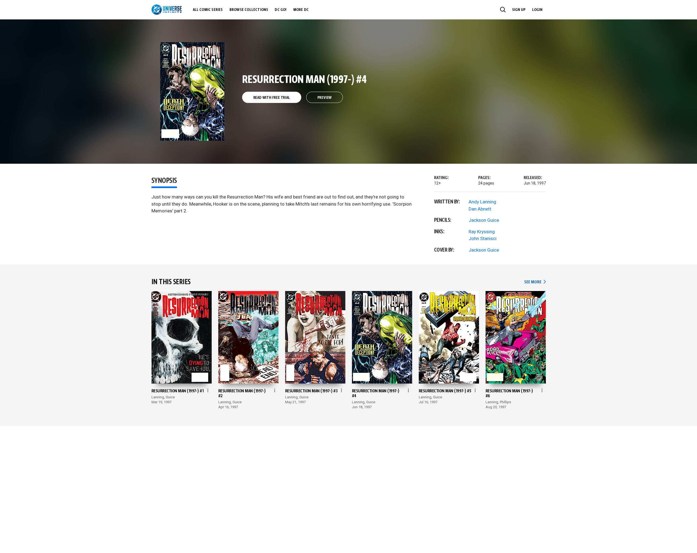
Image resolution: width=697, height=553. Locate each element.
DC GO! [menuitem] (280, 9)
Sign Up (519, 9)
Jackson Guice (484, 220)
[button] (503, 9)
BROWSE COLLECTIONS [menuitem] (249, 9)
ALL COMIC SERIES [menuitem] (208, 9)
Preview (324, 97)
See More (535, 282)
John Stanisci (483, 238)
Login (537, 9)
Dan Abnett (480, 209)
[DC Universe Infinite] (166, 9)
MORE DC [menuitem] (301, 9)
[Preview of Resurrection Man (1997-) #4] (192, 91)
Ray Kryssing (482, 231)
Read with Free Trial (271, 97)
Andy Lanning (482, 202)
